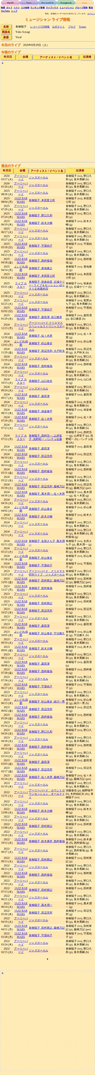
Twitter (82, 26)
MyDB (10, 3)
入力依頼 (25, 7)
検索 (3, 7)
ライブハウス (52, 7)
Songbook (66, 3)
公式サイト (58, 26)
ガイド (9, 7)
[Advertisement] (47, 113)
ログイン (91, 14)
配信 (91, 7)
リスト (17, 7)
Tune (29, 3)
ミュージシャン (66, 7)
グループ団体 (81, 7)
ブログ (72, 26)
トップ (14, 11)
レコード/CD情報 (40, 26)
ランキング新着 (37, 7)
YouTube (5, 11)
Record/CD (47, 3)
